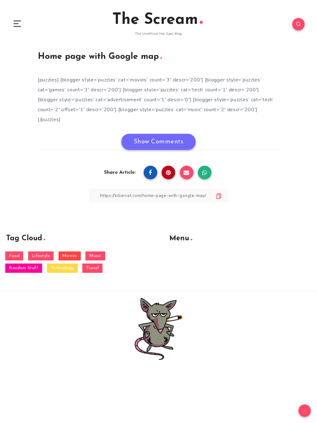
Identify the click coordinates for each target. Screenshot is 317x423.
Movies (69, 256)
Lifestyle (41, 256)
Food (14, 256)
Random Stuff (23, 268)
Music (95, 256)
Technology (62, 268)
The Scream (155, 20)
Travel (92, 268)
